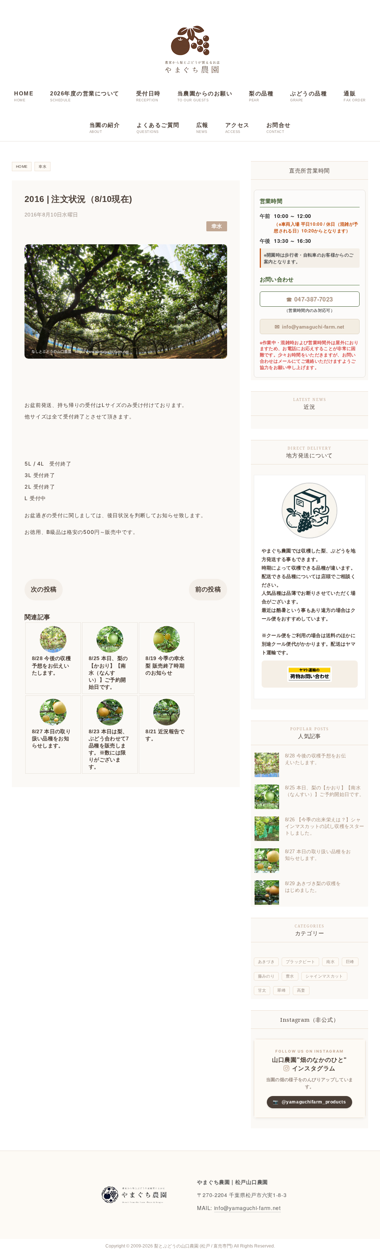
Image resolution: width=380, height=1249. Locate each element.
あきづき (266, 961)
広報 (202, 125)
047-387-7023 (309, 299)
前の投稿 (208, 589)
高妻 (301, 990)
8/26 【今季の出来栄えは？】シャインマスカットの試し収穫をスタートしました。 (324, 826)
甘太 (262, 990)
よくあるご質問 (158, 125)
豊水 (290, 976)
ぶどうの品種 (308, 93)
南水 (330, 961)
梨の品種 (261, 93)
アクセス (237, 125)
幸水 (217, 226)
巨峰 (350, 961)
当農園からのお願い (205, 93)
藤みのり (266, 976)
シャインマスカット (324, 976)
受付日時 (148, 93)
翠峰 (281, 990)
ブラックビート (300, 961)
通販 (350, 93)
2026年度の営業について (84, 93)
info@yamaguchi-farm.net (309, 326)
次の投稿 (43, 589)
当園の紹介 (104, 125)
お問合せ (278, 125)
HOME (23, 93)
